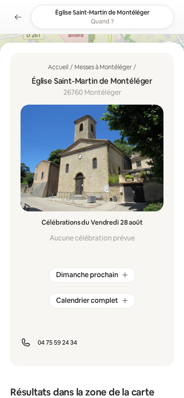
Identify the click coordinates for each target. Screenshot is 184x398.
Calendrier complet (87, 300)
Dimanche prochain (87, 274)
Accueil (58, 67)
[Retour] (18, 17)
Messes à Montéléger (103, 67)
